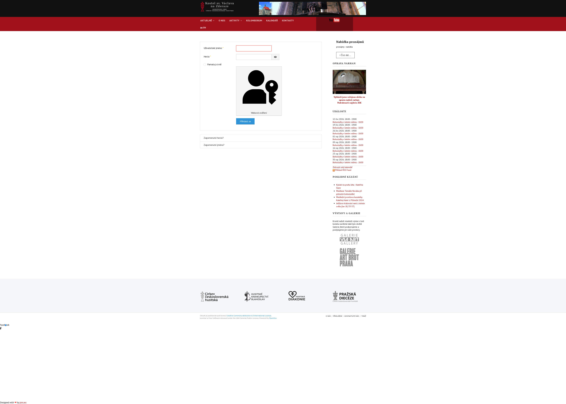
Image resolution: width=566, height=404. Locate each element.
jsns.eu (23, 402)
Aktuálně (206, 20)
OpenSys (273, 318)
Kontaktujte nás (351, 316)
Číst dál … (345, 55)
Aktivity (234, 20)
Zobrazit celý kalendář (342, 167)
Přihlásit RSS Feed (343, 170)
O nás (222, 20)
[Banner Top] (312, 8)
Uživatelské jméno (213, 48)
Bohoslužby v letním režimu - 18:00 (348, 122)
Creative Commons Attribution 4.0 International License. (249, 315)
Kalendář (272, 20)
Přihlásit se (245, 121)
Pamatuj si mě (214, 64)
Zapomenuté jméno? (214, 144)
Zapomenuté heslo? (214, 137)
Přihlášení (337, 316)
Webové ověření (259, 112)
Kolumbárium (254, 20)
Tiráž (363, 316)
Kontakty (288, 20)
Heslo (207, 56)
